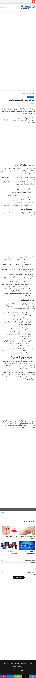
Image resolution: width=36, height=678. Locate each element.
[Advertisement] (18, 31)
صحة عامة (25, 93)
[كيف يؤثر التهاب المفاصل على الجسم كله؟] (9, 545)
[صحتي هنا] (28, 7)
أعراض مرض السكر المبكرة (25, 1)
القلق (11, 341)
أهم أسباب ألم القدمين (11, 536)
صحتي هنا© (20, 663)
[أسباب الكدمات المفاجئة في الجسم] (27, 530)
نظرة (4, 663)
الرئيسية (31, 93)
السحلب (30, 304)
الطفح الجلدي (27, 317)
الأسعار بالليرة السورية (18, 666)
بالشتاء (26, 350)
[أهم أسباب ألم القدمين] (9, 530)
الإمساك (17, 427)
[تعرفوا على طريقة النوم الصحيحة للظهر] (27, 545)
